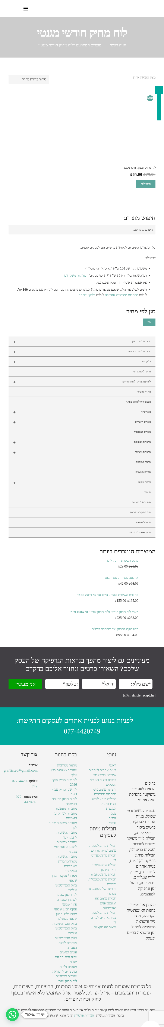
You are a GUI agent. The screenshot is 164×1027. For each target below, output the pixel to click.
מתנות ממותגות (143, 462)
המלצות (111, 808)
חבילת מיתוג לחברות (103, 874)
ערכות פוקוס (82, 482)
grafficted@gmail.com (20, 770)
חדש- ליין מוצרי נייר (141, 371)
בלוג (113, 813)
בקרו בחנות (108, 804)
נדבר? (112, 823)
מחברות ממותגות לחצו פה (121, 295)
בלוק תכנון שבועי (66, 938)
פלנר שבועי (69, 904)
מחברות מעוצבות (82, 442)
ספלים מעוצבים (143, 472)
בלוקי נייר (82, 362)
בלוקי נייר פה (87, 295)
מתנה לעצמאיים (143, 522)
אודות (112, 818)
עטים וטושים (68, 952)
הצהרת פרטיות (84, 1015)
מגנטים (147, 492)
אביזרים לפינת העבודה (82, 352)
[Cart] (7, 8)
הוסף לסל (146, 183)
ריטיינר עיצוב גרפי (104, 789)
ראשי (112, 765)
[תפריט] (26, 8)
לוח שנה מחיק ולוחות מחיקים (82, 382)
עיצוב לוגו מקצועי (105, 927)
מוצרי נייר (82, 412)
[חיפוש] (16, 8)
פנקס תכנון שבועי (65, 909)
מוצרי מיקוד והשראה (140, 512)
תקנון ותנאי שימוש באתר (57, 1015)
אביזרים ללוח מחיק (82, 341)
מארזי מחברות (144, 391)
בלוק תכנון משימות (65, 923)
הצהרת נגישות (105, 1015)
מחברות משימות (82, 452)
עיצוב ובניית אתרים (103, 850)
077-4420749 (82, 731)
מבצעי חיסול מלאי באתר (138, 401)
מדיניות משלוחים (75, 275)
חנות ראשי (118, 45)
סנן (149, 322)
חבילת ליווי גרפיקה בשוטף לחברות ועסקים (140, 844)
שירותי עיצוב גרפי (104, 775)
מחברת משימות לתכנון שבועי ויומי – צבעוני (64, 847)
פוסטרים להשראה (141, 502)
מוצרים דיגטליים (82, 422)
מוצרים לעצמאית (142, 431)
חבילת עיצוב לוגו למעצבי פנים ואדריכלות (105, 903)
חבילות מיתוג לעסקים (102, 846)
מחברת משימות (67, 856)
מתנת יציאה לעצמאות (140, 532)
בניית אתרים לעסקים (102, 770)
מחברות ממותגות (105, 794)
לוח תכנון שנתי (67, 981)
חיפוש (149, 229)
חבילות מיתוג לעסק (103, 799)
